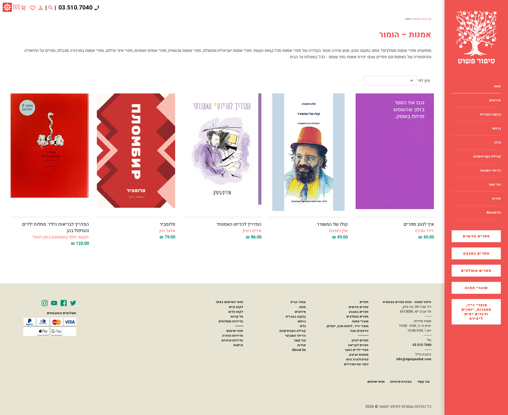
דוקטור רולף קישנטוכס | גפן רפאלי (60, 237)
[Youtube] (54, 303)
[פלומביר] (136, 152)
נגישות (238, 345)
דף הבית (426, 19)
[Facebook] (64, 303)
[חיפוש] (51, 8)
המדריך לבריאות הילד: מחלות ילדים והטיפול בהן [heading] (55, 227)
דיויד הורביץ (424, 231)
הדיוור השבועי (295, 335)
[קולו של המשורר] (308, 152)
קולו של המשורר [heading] (332, 224)
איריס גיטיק (251, 231)
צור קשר (300, 340)
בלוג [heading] (497, 142)
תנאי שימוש (234, 330)
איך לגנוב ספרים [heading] (419, 224)
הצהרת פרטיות (401, 381)
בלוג (303, 326)
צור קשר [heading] (494, 184)
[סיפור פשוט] (476, 37)
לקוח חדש (235, 311)
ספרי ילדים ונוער (357, 350)
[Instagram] (45, 303)
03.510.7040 (75, 7)
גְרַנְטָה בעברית (296, 316)
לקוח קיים (236, 307)
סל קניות (237, 316)
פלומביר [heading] (167, 224)
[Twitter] (73, 303)
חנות (302, 307)
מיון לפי (424, 81)
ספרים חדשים (476, 236)
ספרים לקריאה (358, 345)
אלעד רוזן (167, 231)
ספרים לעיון (360, 340)
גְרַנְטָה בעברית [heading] (490, 114)
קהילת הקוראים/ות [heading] (487, 156)
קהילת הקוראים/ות (292, 330)
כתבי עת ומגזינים (356, 364)
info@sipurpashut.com (413, 359)
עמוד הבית (298, 302)
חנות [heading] (497, 86)
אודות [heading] (496, 198)
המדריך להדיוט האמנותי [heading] (239, 224)
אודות (301, 345)
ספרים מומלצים (476, 270)
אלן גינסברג (338, 231)
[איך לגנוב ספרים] (395, 152)
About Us (299, 350)
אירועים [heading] (495, 100)
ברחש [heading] (496, 128)
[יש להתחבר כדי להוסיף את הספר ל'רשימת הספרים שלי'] (32, 8)
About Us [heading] (493, 212)
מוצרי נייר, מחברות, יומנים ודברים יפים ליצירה (476, 311)
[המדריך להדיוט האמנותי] (222, 152)
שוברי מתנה (476, 288)
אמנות (416, 19)
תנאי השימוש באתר (229, 302)
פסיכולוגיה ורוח (357, 359)
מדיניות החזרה (232, 335)
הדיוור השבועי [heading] (490, 170)
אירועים (300, 311)
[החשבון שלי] (41, 7)
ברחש (302, 321)
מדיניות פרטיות (232, 340)
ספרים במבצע (476, 253)
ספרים (364, 302)
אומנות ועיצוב (359, 354)
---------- (363, 335)
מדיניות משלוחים (231, 321)
